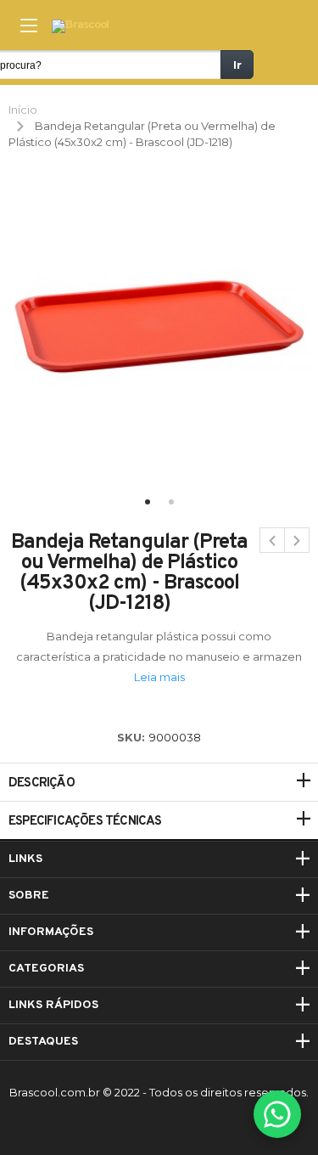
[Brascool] (80, 27)
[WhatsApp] (277, 1114)
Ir (237, 64)
